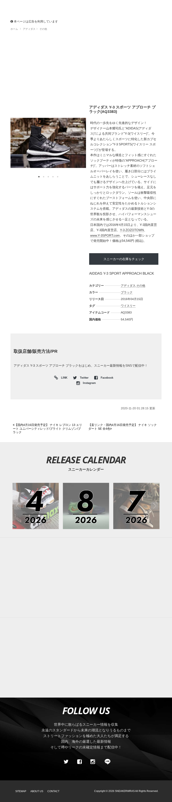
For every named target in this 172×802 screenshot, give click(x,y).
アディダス (128, 285)
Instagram (89, 383)
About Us (36, 791)
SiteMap (20, 791)
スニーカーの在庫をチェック (123, 259)
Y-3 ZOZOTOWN (132, 230)
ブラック (127, 292)
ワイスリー (128, 305)
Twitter (84, 377)
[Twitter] (66, 762)
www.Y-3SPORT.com (105, 235)
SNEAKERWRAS (125, 791)
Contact (53, 791)
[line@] (106, 762)
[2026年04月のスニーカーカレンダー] (35, 506)
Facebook (106, 377)
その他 (140, 285)
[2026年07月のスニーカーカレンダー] (136, 506)
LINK (63, 378)
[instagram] (93, 762)
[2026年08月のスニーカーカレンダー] (86, 506)
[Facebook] (79, 762)
